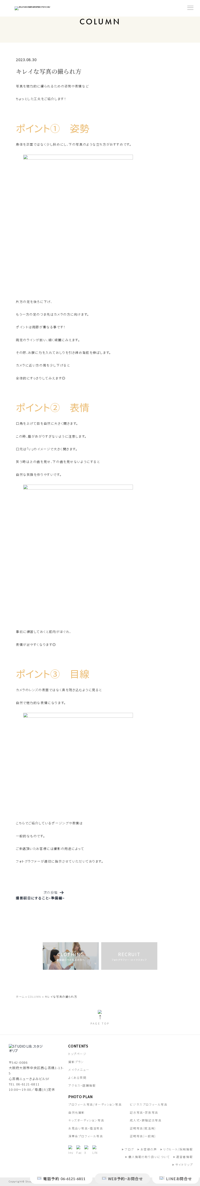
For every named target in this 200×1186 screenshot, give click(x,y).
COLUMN (34, 996)
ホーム (20, 996)
